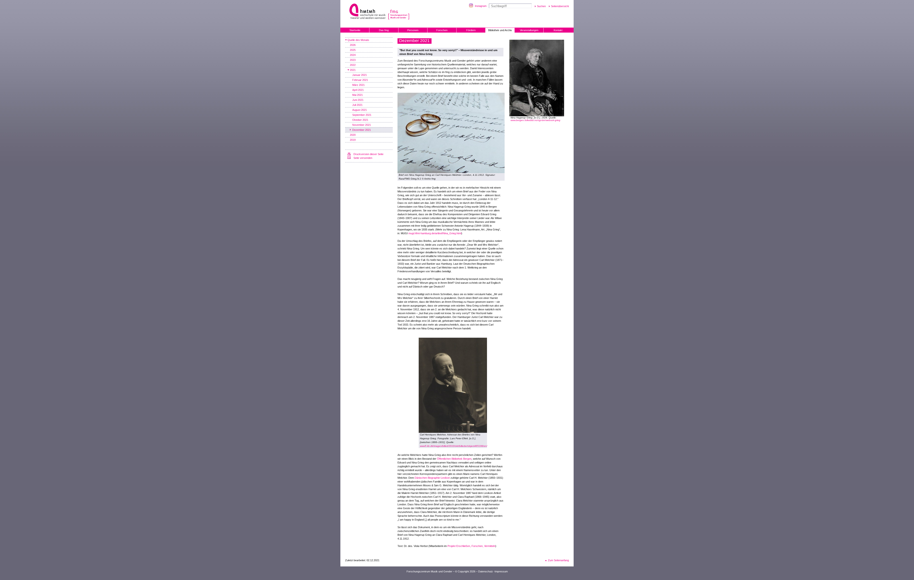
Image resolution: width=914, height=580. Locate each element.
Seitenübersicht (560, 6)
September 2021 (361, 114)
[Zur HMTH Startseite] (366, 12)
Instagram (481, 6)
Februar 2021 (360, 79)
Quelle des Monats (358, 40)
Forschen (441, 30)
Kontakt (558, 30)
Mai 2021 (357, 94)
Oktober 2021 (360, 119)
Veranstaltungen (529, 30)
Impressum (501, 571)
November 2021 (361, 124)
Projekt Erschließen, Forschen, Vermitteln (471, 546)
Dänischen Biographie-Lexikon (432, 477)
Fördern (471, 30)
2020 (353, 134)
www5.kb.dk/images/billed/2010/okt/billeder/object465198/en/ (453, 446)
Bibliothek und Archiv (500, 30)
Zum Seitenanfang (558, 560)
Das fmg (384, 30)
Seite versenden (362, 157)
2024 (353, 55)
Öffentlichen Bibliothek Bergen (454, 458)
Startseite (354, 30)
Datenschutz (485, 571)
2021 (353, 69)
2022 (353, 64)
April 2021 (358, 89)
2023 (353, 59)
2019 (353, 139)
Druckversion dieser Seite (368, 154)
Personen (412, 30)
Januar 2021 (359, 74)
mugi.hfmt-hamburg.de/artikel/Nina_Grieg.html (434, 233)
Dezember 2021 (361, 129)
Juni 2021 (357, 99)
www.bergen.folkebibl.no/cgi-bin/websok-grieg (535, 120)
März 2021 (358, 84)
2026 (353, 45)
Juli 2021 (357, 104)
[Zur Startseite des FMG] (404, 12)
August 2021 (359, 109)
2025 (353, 50)
